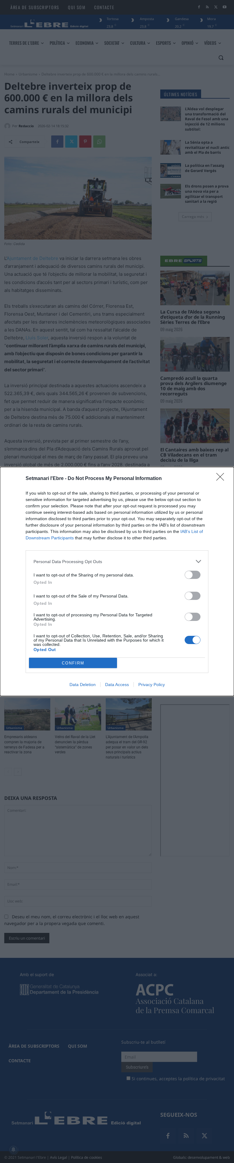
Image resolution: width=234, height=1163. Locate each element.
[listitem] (117, 561)
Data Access (117, 684)
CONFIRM (73, 663)
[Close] (222, 479)
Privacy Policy (151, 684)
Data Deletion (82, 684)
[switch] (192, 575)
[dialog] (117, 581)
